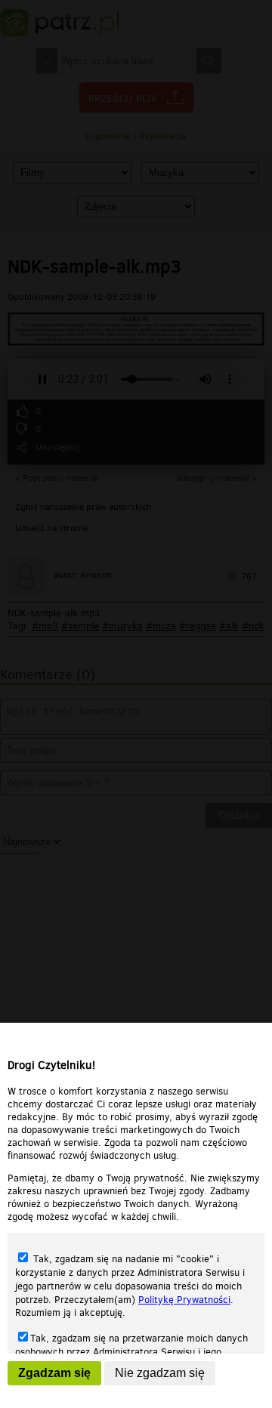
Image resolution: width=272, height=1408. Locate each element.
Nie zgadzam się (160, 1372)
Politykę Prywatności (184, 1299)
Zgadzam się (54, 1372)
